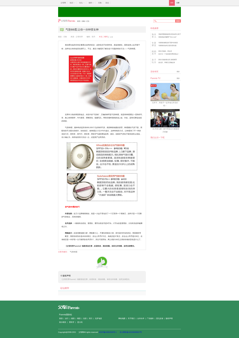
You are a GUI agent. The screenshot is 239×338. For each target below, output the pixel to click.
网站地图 (121, 318)
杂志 (107, 3)
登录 (171, 3)
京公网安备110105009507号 (131, 332)
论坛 (81, 3)
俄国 (79, 318)
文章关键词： (63, 252)
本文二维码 (103, 37)
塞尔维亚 (62, 322)
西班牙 (71, 322)
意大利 (80, 322)
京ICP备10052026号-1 (108, 332)
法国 (85, 318)
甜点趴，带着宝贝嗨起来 (166, 62)
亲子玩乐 (154, 61)
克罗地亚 (98, 318)
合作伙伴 (140, 318)
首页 (78, 21)
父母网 (63, 3)
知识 (71, 3)
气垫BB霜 (73, 252)
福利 (90, 3)
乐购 (100, 3)
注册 (177, 3)
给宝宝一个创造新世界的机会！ (168, 54)
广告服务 (150, 318)
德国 (73, 318)
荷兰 (90, 318)
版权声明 (169, 318)
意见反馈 (159, 318)
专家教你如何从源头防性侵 (167, 45)
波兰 (67, 318)
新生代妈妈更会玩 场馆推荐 (167, 59)
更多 (178, 71)
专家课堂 (154, 44)
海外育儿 (154, 35)
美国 (61, 318)
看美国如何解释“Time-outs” (167, 37)
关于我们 (131, 318)
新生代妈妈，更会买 (165, 51)
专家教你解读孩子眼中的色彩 (168, 43)
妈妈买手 (154, 52)
